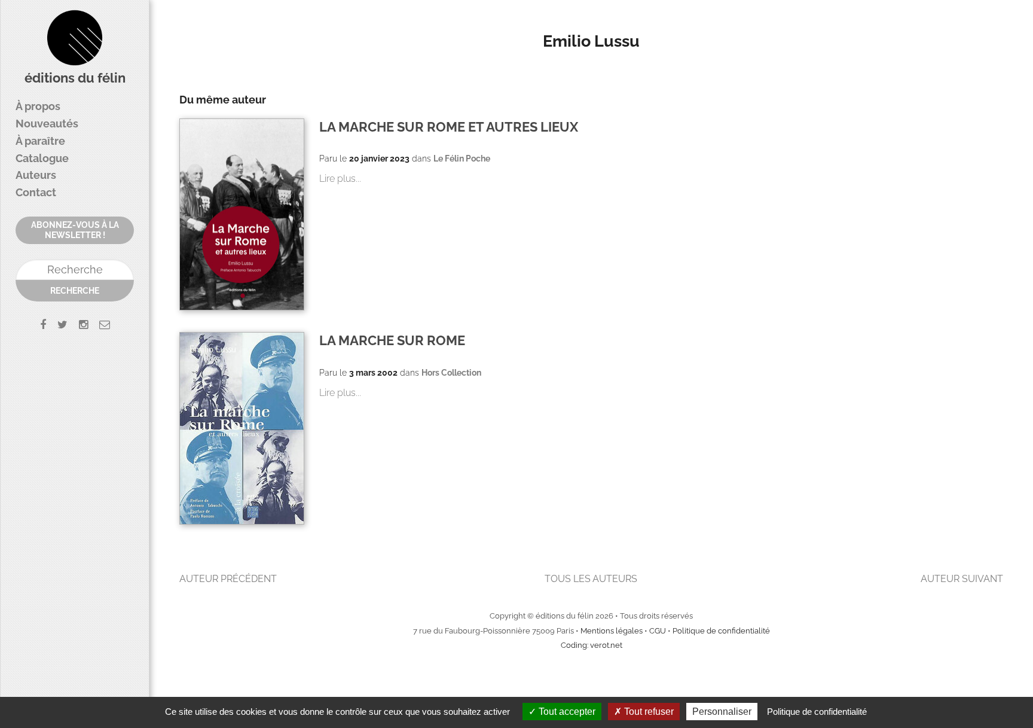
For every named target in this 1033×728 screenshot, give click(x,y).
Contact (36, 192)
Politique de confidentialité (721, 630)
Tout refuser (648, 711)
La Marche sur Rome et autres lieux (448, 127)
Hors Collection (451, 372)
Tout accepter (565, 711)
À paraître (40, 141)
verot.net (606, 645)
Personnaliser (721, 711)
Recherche (74, 291)
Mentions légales (611, 630)
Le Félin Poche (461, 158)
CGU (657, 630)
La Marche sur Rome (392, 340)
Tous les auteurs (591, 578)
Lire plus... (340, 178)
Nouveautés (47, 123)
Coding (574, 645)
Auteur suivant (962, 578)
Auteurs (36, 175)
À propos (38, 106)
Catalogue (42, 158)
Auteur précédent (228, 578)
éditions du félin (75, 78)
